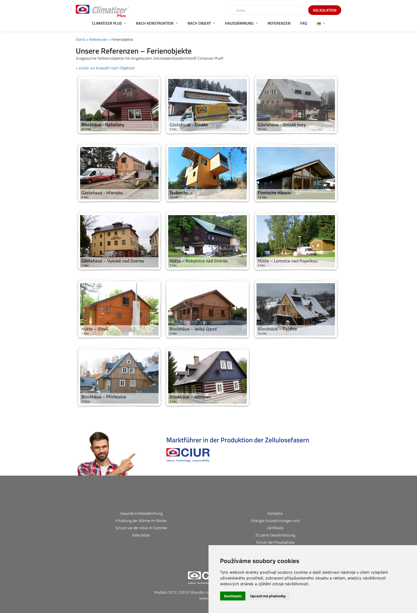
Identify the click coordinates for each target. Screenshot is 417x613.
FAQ (303, 23)
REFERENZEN (279, 23)
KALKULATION (324, 10)
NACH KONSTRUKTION (155, 23)
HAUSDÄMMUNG (239, 23)
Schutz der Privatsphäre (275, 542)
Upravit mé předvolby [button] (268, 596)
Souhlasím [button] (233, 596)
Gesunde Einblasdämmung (141, 513)
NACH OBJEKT (199, 23)
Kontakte (275, 513)
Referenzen (98, 39)
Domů (80, 39)
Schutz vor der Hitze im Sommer (141, 528)
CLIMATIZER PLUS (107, 23)
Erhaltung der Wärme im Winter (141, 520)
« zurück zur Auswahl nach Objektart (105, 68)
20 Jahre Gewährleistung (275, 535)
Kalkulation (141, 535)
